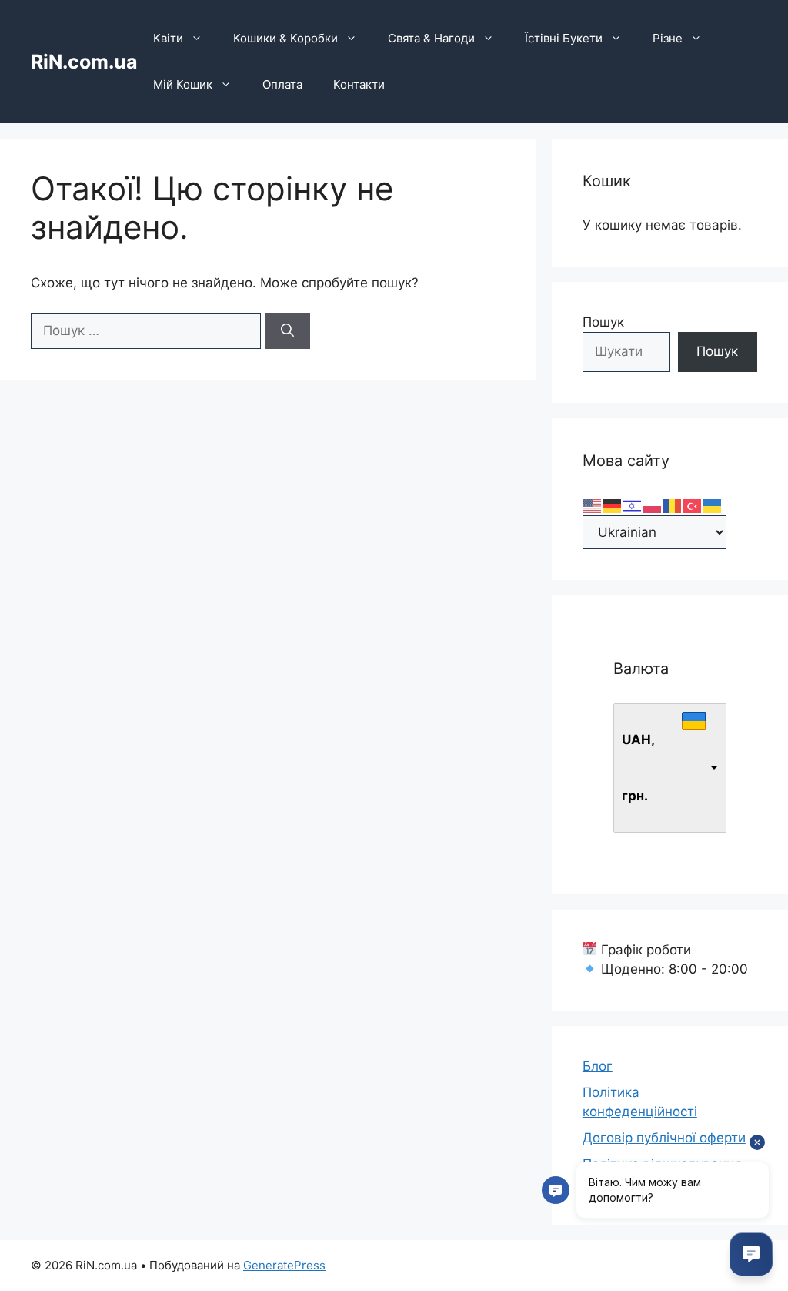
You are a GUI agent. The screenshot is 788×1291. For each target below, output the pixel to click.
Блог (598, 1066)
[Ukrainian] (713, 504)
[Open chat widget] (751, 1254)
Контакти (359, 84)
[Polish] (653, 504)
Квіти (168, 38)
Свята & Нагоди (431, 38)
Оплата (282, 84)
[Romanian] (673, 504)
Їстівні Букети (564, 38)
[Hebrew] (633, 504)
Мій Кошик (182, 84)
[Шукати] (287, 331)
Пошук (603, 322)
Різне (668, 38)
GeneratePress (284, 1265)
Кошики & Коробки (285, 38)
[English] (593, 504)
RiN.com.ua (84, 61)
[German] (613, 504)
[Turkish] (693, 504)
